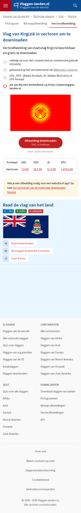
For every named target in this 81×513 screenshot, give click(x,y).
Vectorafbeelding (63, 23)
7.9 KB (25, 169)
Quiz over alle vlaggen (15, 391)
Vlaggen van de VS (13, 359)
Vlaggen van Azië (50, 345)
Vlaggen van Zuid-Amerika (55, 374)
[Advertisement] (40, 291)
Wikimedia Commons (66, 69)
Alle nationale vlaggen (15, 338)
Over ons (40, 451)
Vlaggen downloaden (15, 374)
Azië (61, 16)
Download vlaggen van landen (57, 391)
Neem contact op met (40, 461)
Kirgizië (72, 16)
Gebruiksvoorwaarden (40, 489)
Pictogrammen (49, 398)
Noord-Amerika (12, 420)
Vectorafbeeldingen (52, 413)
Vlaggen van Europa (51, 352)
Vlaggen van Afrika (51, 338)
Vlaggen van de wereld (34, 7)
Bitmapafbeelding (35, 23)
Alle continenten (50, 331)
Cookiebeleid (40, 480)
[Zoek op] (75, 5)
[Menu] (5, 5)
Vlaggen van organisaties (17, 352)
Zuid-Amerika (10, 434)
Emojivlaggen (10, 367)
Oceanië (7, 427)
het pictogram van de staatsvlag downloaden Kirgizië (36, 190)
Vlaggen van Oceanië (52, 367)
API (42, 420)
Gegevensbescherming (40, 470)
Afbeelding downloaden (41, 142)
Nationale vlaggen (43, 16)
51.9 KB (51, 169)
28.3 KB (38, 169)
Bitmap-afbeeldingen (52, 406)
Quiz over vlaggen (13, 345)
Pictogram (12, 23)
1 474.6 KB (67, 169)
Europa (7, 413)
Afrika (6, 398)
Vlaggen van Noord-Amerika (56, 359)
